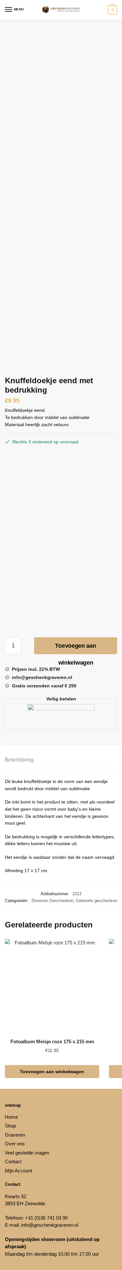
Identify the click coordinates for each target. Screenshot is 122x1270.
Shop (10, 1125)
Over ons (15, 1143)
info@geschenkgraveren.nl (49, 1225)
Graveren (15, 1135)
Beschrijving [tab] (19, 760)
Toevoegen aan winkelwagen (75, 648)
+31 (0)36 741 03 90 (46, 1218)
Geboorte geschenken (96, 900)
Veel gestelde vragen (27, 1152)
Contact (13, 1161)
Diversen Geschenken (52, 900)
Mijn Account (18, 1170)
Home (11, 1117)
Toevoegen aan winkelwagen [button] (52, 1071)
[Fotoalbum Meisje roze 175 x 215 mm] (52, 986)
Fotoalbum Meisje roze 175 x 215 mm (52, 1041)
